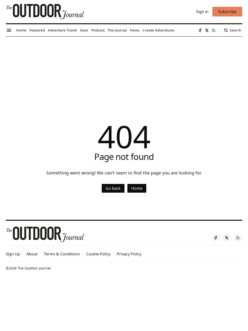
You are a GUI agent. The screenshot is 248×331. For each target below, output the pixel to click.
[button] (13, 254)
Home (136, 188)
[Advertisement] (124, 73)
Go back (113, 188)
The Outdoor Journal (34, 268)
